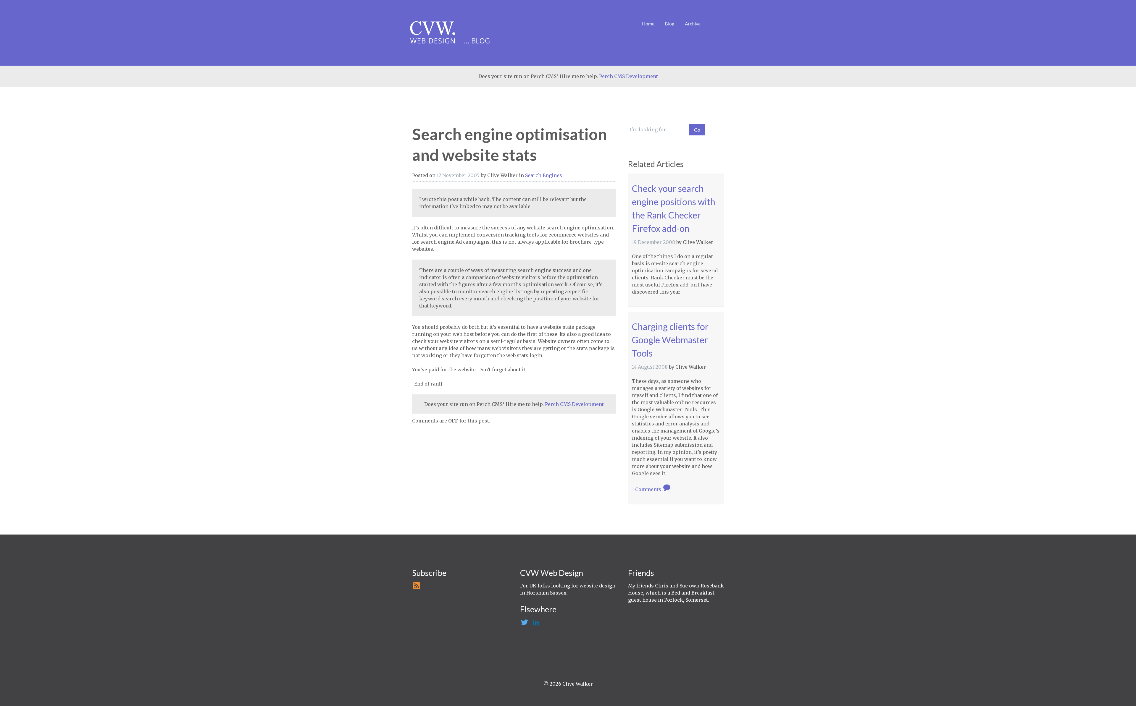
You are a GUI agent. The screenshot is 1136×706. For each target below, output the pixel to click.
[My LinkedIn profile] (536, 624)
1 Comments (647, 489)
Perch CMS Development (628, 76)
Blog (669, 23)
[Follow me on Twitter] (524, 624)
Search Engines (543, 175)
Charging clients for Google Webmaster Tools (670, 339)
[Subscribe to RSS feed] (416, 587)
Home (648, 23)
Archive (693, 23)
